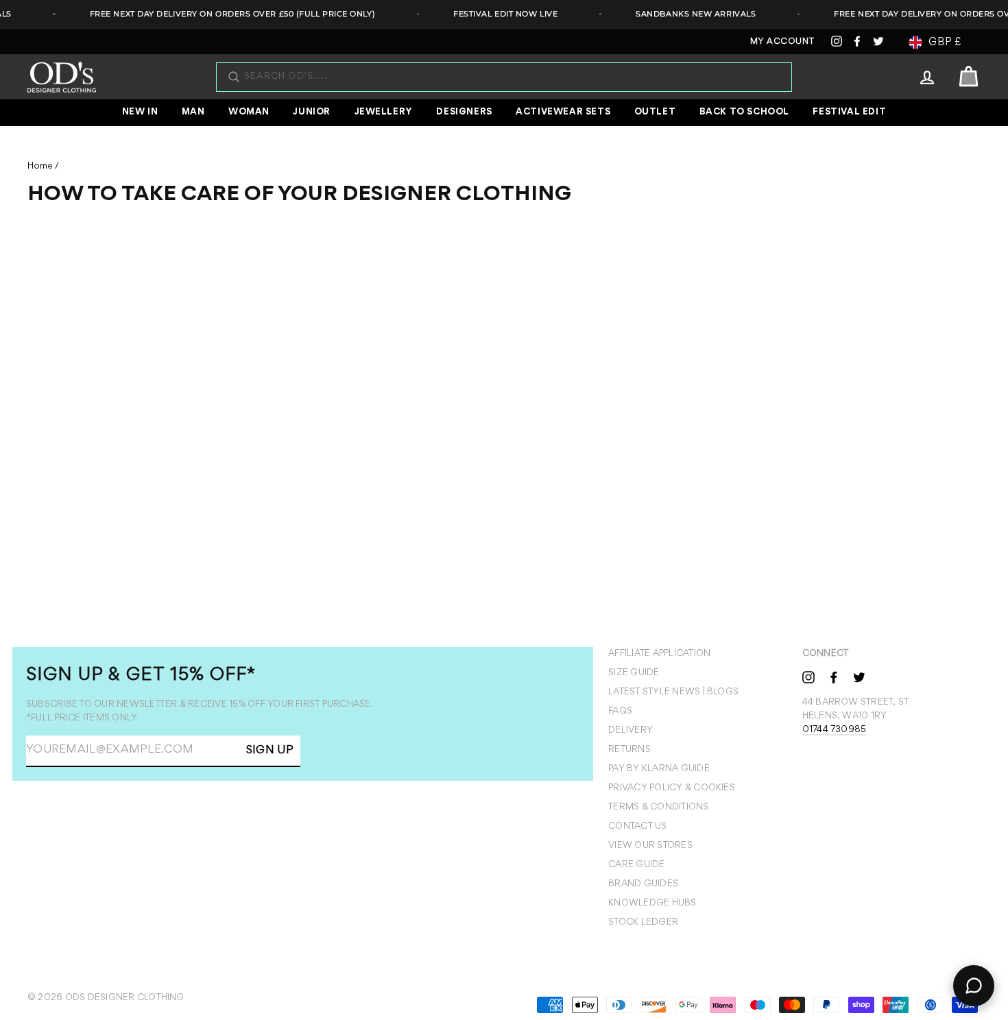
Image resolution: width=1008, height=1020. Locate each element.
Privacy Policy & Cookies (671, 788)
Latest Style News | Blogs (673, 692)
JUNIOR (312, 112)
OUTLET (655, 112)
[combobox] (511, 77)
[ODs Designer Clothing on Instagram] (808, 676)
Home (40, 166)
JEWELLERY (384, 112)
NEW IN (140, 112)
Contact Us (637, 827)
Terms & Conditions (658, 807)
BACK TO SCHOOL (744, 112)
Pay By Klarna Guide (659, 769)
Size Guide (633, 673)
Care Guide (636, 865)
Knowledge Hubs (652, 903)
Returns (629, 750)
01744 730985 (834, 730)
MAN (193, 112)
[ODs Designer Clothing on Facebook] (834, 676)
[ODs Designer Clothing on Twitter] (859, 676)
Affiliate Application (659, 654)
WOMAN (248, 112)
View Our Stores (650, 846)
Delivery (630, 731)
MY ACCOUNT (782, 42)
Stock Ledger (643, 923)
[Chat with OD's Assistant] (973, 985)
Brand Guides (643, 884)
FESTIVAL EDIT (849, 112)
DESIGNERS (464, 112)
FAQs (620, 711)
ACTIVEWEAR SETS (563, 112)
